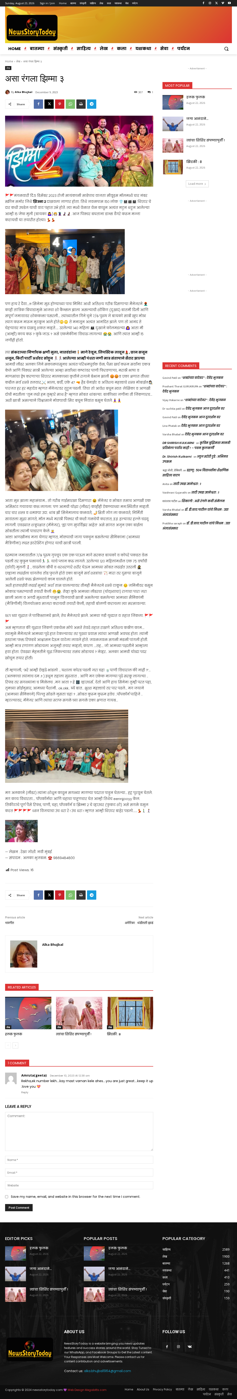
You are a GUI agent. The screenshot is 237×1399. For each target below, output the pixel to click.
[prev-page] (8, 1045)
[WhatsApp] (70, 104)
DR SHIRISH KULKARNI (178, 443)
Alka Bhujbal (23, 92)
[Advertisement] (197, 232)
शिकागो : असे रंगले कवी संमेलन (203, 501)
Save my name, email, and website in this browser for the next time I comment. (75, 1196)
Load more (195, 184)
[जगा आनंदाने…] (172, 124)
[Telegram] (91, 104)
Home (9, 61)
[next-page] (15, 1045)
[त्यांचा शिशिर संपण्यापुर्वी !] (79, 1013)
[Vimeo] (222, 3)
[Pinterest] (59, 104)
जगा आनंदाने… (197, 118)
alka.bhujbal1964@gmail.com (107, 1371)
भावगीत (9, 923)
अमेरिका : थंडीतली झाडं (139, 923)
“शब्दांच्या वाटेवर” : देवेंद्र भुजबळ (202, 378)
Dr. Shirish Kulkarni (177, 456)
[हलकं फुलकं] (28, 1013)
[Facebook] (203, 3)
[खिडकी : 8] (130, 1013)
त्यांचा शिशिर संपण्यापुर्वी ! (73, 1034)
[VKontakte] (189, 1346)
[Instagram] (210, 3)
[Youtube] (229, 3)
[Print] (81, 104)
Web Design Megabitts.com (86, 1390)
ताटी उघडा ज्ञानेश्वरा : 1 (187, 484)
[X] (216, 3)
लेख (18, 61)
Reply (24, 1092)
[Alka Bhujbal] (8, 92)
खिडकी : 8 (114, 1034)
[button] (226, 48)
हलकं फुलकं (13, 1034)
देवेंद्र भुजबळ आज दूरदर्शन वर (205, 408)
